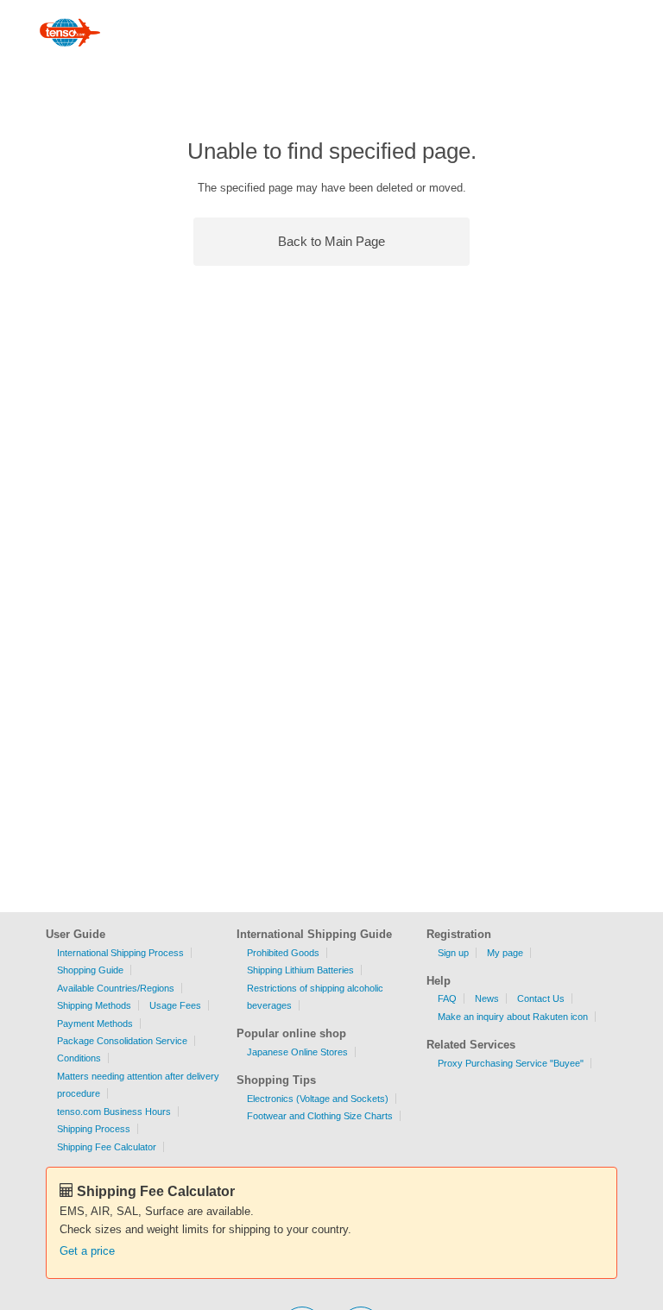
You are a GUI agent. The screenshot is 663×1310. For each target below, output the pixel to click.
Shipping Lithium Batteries (300, 970)
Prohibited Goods (283, 953)
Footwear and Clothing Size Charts (320, 1116)
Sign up (453, 953)
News (487, 998)
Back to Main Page (331, 241)
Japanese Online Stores (297, 1052)
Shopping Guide (90, 970)
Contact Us (541, 998)
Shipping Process (93, 1129)
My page (505, 953)
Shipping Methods (94, 1005)
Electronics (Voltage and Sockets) (317, 1098)
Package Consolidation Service (122, 1041)
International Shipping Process (120, 953)
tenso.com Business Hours (114, 1111)
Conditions (79, 1058)
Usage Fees (175, 1005)
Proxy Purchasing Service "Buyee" (511, 1063)
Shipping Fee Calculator (106, 1147)
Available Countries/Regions (115, 988)
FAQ (447, 998)
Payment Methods (95, 1023)
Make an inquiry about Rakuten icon (513, 1016)
